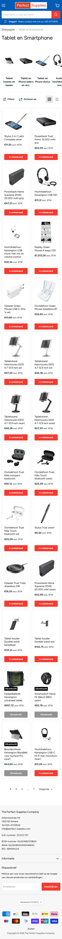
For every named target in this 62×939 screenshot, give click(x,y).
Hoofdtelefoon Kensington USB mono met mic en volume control (14, 252)
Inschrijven (51, 886)
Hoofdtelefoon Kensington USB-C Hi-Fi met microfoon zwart (46, 754)
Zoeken (31, 929)
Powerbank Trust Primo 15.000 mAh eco (45, 139)
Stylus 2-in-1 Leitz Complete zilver (14, 138)
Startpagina (8, 29)
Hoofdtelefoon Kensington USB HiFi (46, 193)
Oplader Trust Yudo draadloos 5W (15, 585)
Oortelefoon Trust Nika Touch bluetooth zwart (44, 475)
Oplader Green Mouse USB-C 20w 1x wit (15, 309)
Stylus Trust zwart (44, 527)
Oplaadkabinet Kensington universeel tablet (13, 697)
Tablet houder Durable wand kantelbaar (12, 641)
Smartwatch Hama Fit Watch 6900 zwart (45, 697)
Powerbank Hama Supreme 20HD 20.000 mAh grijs (14, 195)
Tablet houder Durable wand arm (45, 640)
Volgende (44, 789)
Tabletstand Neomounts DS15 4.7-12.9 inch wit (14, 364)
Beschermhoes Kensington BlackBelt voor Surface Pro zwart (15, 754)
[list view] (56, 99)
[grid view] (49, 99)
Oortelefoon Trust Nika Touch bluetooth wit (14, 530)
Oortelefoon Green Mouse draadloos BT (46, 307)
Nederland (29, 902)
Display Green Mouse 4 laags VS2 (45, 249)
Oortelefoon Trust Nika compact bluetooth (14, 475)
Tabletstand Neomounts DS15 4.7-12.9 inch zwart (14, 420)
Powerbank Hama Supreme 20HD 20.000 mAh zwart (45, 586)
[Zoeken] (55, 14)
